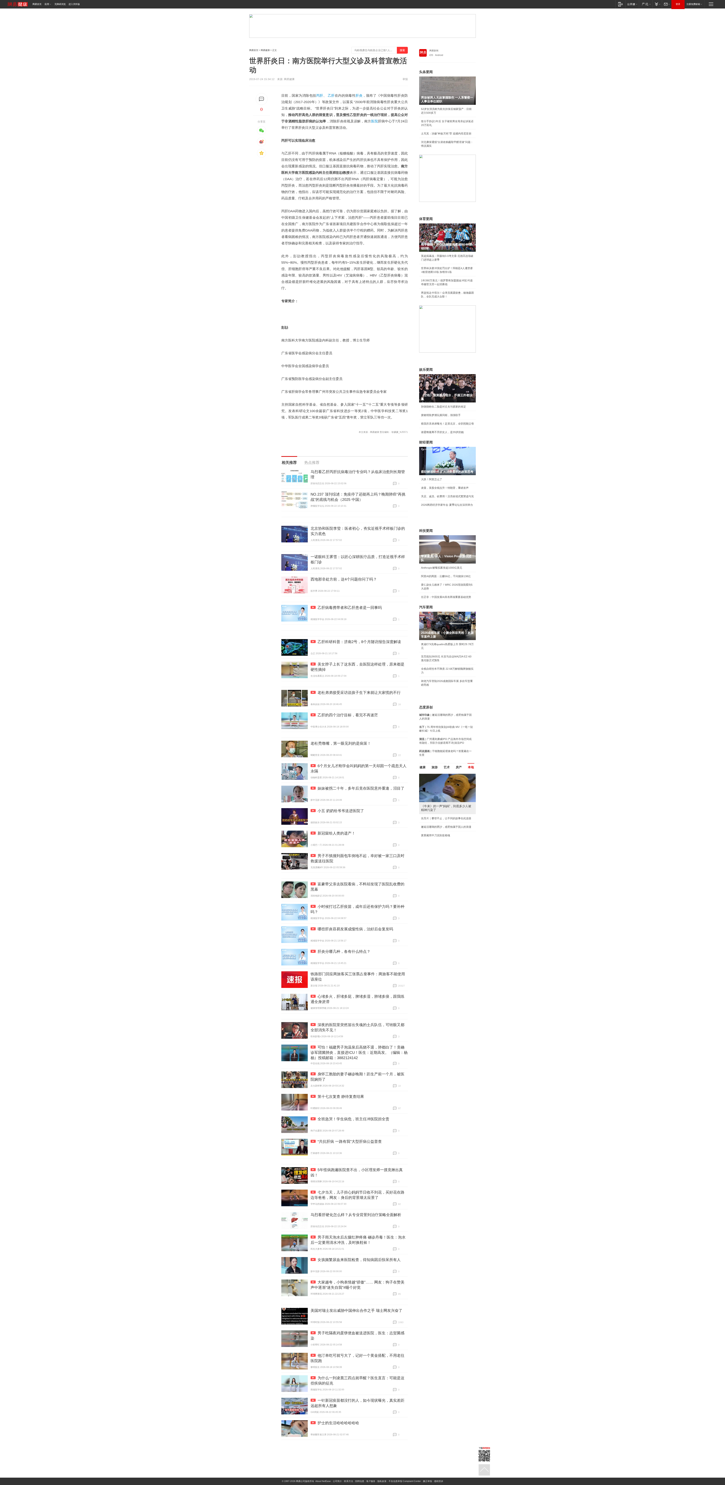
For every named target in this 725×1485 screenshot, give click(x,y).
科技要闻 (426, 531)
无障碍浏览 (60, 4)
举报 (405, 79)
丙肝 (319, 95)
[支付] (657, 4)
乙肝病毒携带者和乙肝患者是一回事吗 (350, 607)
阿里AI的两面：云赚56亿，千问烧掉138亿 (446, 576)
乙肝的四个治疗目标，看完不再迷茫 (348, 715)
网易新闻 (433, 50)
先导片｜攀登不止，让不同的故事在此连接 (446, 818)
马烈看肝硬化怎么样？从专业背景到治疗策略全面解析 (356, 1215)
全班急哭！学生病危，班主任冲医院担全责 (353, 1119)
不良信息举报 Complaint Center (405, 1481)
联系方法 (348, 1481)
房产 (459, 767)
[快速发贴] (262, 99)
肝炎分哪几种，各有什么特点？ (344, 951)
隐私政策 (381, 1481)
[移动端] (620, 4)
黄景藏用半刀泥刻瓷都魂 (435, 835)
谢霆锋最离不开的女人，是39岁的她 (442, 432)
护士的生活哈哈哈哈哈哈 (338, 1423)
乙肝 (331, 95)
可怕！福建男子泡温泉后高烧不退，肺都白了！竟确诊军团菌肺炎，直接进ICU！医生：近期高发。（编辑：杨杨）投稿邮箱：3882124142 (359, 1052)
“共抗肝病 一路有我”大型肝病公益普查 (350, 1141)
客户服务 (370, 1481)
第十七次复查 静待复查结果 (341, 1096)
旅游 (435, 767)
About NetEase (323, 1481)
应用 (47, 4)
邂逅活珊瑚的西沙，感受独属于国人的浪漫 (446, 826)
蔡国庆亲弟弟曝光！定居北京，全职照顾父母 (447, 423)
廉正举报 (427, 1481)
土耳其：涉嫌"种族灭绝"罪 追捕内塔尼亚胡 (446, 133)
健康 (423, 767)
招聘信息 (359, 1481)
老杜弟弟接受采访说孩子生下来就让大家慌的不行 (359, 692)
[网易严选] (645, 4)
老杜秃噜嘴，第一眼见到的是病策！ (341, 743)
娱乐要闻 (426, 369)
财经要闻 (426, 442)
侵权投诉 (438, 1481)
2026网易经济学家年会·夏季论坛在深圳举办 (447, 504)
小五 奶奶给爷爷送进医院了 (341, 811)
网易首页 (37, 4)
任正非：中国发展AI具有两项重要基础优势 (446, 596)
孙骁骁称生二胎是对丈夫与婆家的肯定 (443, 406)
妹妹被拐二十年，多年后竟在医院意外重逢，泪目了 (361, 788)
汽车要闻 (426, 607)
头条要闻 (426, 72)
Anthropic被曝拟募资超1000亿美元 (441, 567)
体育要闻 (426, 219)
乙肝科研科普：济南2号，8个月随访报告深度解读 (359, 642)
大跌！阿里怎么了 (431, 479)
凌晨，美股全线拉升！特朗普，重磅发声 (445, 487)
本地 (471, 767)
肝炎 (359, 95)
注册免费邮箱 (693, 4)
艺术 (447, 767)
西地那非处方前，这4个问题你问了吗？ (344, 579)
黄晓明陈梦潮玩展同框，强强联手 (441, 415)
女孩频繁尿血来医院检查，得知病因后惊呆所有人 (359, 1260)
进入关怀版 (74, 4)
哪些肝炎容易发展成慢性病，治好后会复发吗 (355, 929)
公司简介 (337, 1481)
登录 (678, 4)
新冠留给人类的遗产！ (336, 833)
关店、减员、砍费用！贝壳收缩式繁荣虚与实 (447, 496)
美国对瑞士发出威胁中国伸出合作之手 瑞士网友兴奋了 (356, 1310)
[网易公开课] (632, 4)
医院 (374, 121)
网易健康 (265, 50)
